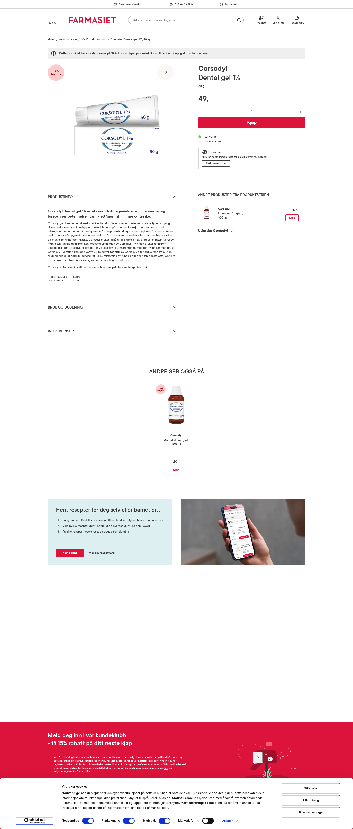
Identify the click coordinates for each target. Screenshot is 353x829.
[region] (117, 123)
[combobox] (186, 20)
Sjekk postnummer (216, 163)
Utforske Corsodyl (213, 230)
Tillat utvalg (311, 800)
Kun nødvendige (311, 812)
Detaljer (227, 821)
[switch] (129, 821)
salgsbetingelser (63, 771)
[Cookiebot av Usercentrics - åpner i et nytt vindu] (35, 821)
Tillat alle (310, 788)
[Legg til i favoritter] (165, 72)
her (166, 768)
